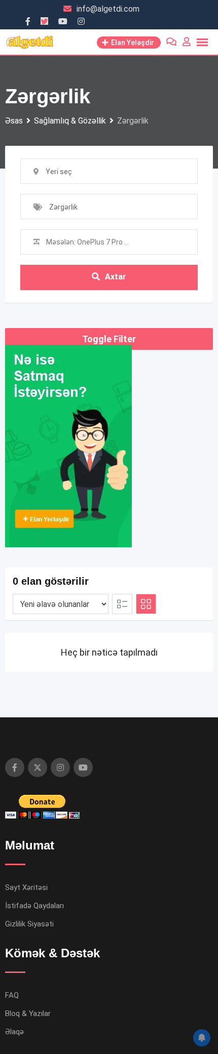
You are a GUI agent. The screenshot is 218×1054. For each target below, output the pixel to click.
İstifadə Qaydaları (34, 905)
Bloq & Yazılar (28, 1013)
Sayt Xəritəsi (26, 887)
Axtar (115, 276)
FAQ (12, 995)
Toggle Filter (109, 339)
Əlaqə (14, 1031)
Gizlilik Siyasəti (29, 923)
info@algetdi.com (108, 9)
